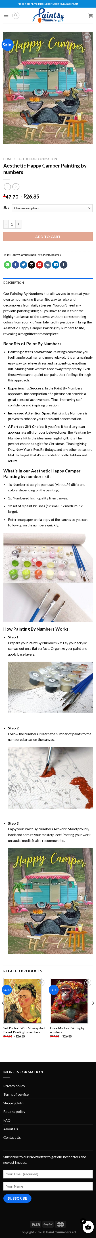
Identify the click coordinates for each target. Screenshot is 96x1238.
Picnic (46, 255)
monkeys (36, 255)
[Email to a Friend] (31, 265)
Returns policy (14, 1111)
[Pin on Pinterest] (39, 265)
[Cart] (90, 15)
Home (7, 159)
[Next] (93, 1012)
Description (13, 282)
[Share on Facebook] (15, 265)
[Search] (15, 15)
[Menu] (6, 15)
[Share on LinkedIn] (55, 265)
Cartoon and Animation (37, 159)
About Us (10, 1129)
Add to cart (48, 236)
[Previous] (3, 1012)
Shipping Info (13, 1103)
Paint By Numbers (43, 343)
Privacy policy (14, 1086)
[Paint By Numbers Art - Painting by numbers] (48, 15)
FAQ (6, 1120)
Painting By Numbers (26, 293)
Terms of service (16, 1094)
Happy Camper (19, 255)
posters (56, 255)
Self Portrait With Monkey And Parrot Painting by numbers (24, 1030)
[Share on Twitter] (23, 265)
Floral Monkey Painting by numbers (67, 1030)
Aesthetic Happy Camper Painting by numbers (38, 328)
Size (6, 207)
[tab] (48, 282)
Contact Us (12, 1137)
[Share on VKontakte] (47, 265)
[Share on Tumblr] (63, 265)
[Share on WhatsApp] (7, 265)
